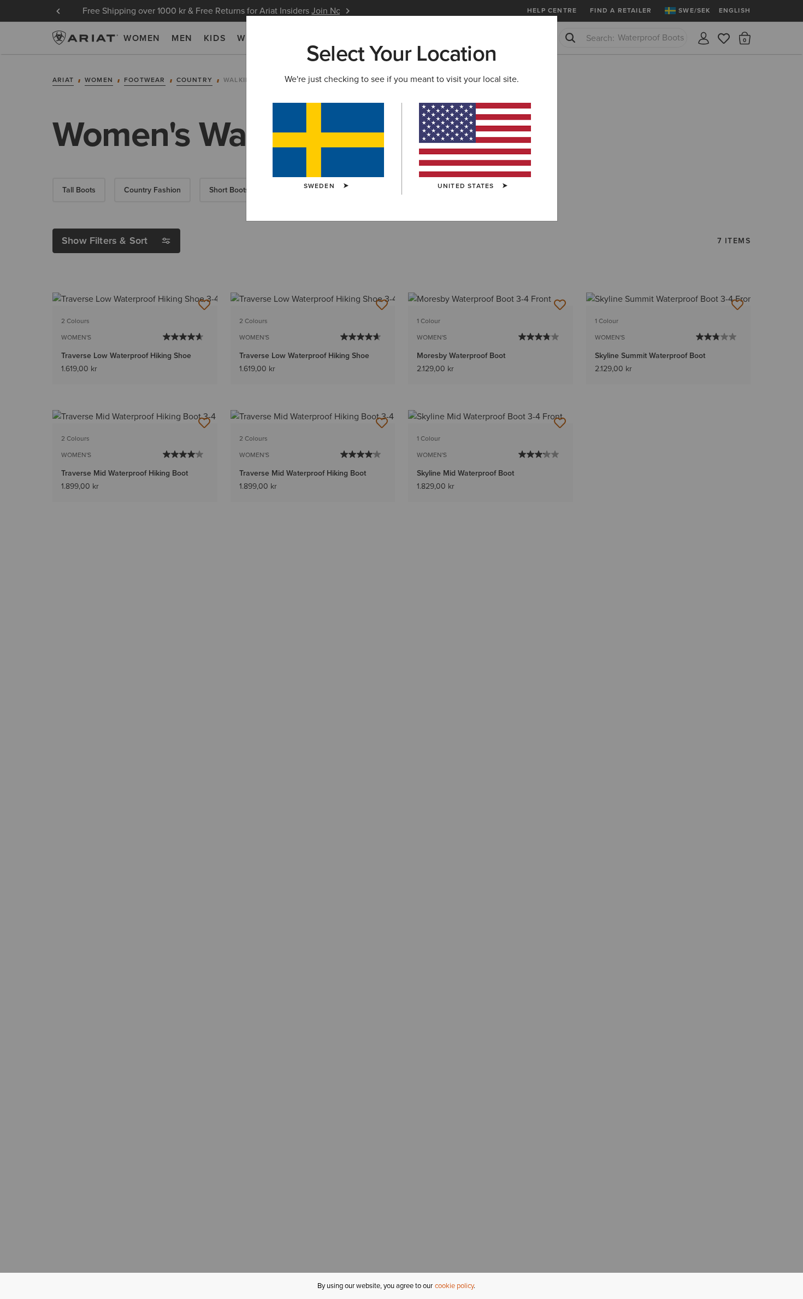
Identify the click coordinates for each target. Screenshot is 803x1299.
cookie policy (454, 1285)
